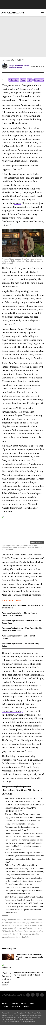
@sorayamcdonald (15, 67)
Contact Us (14, 1019)
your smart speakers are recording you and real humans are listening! (19, 707)
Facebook (5, 53)
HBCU (4, 28)
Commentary (8, 38)
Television (13, 80)
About (26, 45)
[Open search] (36, 12)
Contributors (29, 38)
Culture (6, 24)
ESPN (40, 53)
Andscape (12, 12)
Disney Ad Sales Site (26, 1019)
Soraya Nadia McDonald (18, 65)
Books (26, 41)
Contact (5, 1006)
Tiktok (42, 995)
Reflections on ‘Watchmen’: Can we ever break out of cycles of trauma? (28, 975)
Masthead (16, 1006)
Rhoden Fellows (10, 41)
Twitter (11, 53)
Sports (5, 19)
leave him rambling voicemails (27, 594)
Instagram (37, 995)
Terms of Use (6, 1013)
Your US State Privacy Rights (31, 1013)
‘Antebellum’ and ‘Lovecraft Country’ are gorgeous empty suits (29, 957)
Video (5, 32)
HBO (30, 80)
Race (23, 80)
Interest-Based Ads (30, 1015)
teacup (17, 203)
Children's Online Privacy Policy (12, 1015)
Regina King (39, 80)
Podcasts (7, 45)
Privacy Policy (16, 1013)
